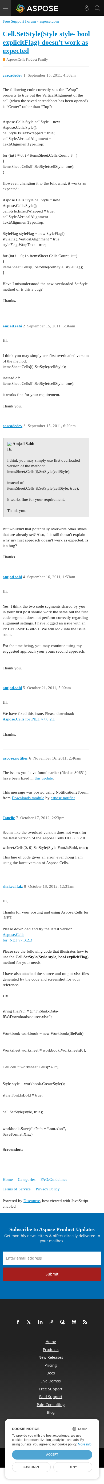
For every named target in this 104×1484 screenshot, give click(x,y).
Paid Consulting (51, 1404)
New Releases (50, 1357)
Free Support (50, 1388)
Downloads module (28, 798)
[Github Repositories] (74, 1322)
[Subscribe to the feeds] (86, 1322)
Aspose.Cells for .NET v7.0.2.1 (29, 719)
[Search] (97, 8)
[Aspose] (37, 8)
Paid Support (50, 1396)
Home (8, 1179)
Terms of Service (17, 1189)
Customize (31, 1467)
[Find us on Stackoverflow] (52, 1322)
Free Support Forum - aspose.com (31, 21)
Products (51, 1349)
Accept (52, 1454)
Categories (26, 1179)
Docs (50, 1372)
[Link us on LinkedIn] (41, 1322)
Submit (52, 1274)
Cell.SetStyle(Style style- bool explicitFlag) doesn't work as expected (46, 42)
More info (84, 1444)
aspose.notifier (63, 798)
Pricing (51, 1365)
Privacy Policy (48, 1189)
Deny (73, 1467)
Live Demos (51, 1380)
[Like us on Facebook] (18, 1322)
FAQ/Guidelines (54, 1179)
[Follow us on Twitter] (30, 1322)
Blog (51, 1412)
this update (44, 778)
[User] (86, 8)
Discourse (31, 1201)
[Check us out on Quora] (63, 1322)
